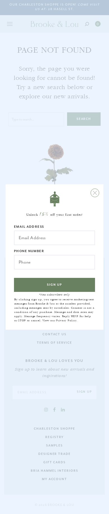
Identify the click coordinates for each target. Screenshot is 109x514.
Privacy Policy (66, 320)
